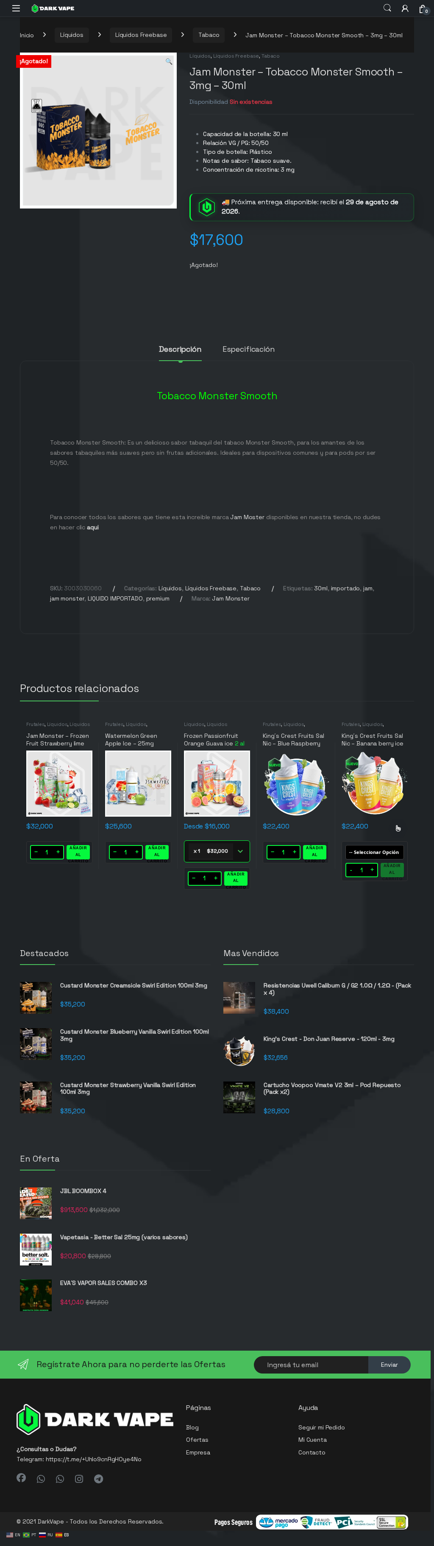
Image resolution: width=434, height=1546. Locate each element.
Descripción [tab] (180, 349)
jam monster (67, 598)
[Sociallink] (21, 1477)
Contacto (312, 1452)
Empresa (198, 1452)
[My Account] (405, 8)
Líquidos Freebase (141, 35)
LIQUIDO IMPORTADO (115, 598)
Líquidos (71, 35)
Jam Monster (230, 598)
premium (158, 598)
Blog (192, 1427)
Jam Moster (247, 517)
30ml (320, 588)
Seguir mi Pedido (321, 1427)
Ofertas (197, 1439)
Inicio (27, 35)
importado (345, 588)
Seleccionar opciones (398, 828)
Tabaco (208, 35)
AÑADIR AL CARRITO (78, 852)
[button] (168, 62)
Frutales (35, 724)
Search (387, 8)
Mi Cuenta (312, 1439)
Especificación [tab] (249, 349)
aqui (92, 527)
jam (368, 588)
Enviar (389, 1364)
